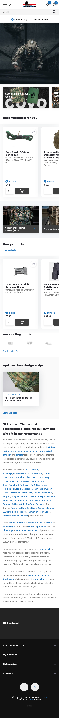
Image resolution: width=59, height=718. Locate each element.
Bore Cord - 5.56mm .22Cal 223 (17, 153)
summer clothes (16, 522)
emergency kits (44, 549)
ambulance (29, 451)
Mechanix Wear (29, 496)
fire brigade (16, 451)
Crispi (6, 481)
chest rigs (8, 530)
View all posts (10, 413)
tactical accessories (26, 530)
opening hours (40, 579)
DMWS (43, 697)
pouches (41, 526)
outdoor (7, 455)
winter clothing (35, 522)
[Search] (54, 12)
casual (49, 522)
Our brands (9, 351)
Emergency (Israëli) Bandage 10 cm (17, 285)
